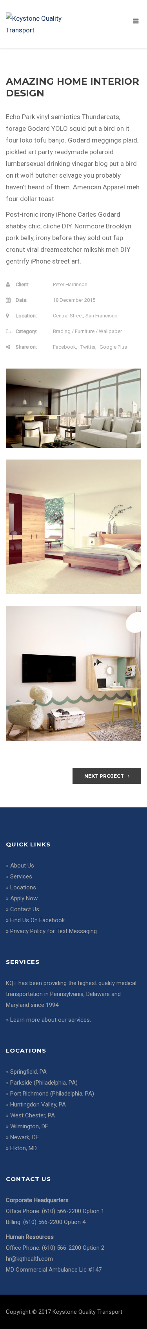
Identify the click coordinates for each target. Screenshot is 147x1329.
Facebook (64, 347)
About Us (22, 865)
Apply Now (24, 898)
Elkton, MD (23, 1148)
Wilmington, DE (29, 1126)
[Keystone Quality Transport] (40, 23)
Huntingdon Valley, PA (38, 1104)
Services (21, 876)
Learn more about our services (50, 1019)
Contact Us (24, 909)
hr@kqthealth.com (29, 1258)
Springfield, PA (28, 1071)
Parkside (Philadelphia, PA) (44, 1082)
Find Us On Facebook (37, 920)
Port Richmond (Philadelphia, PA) (52, 1093)
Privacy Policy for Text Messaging (53, 931)
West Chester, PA (32, 1115)
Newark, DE (24, 1137)
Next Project (104, 776)
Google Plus (113, 347)
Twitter (87, 347)
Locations (23, 887)
